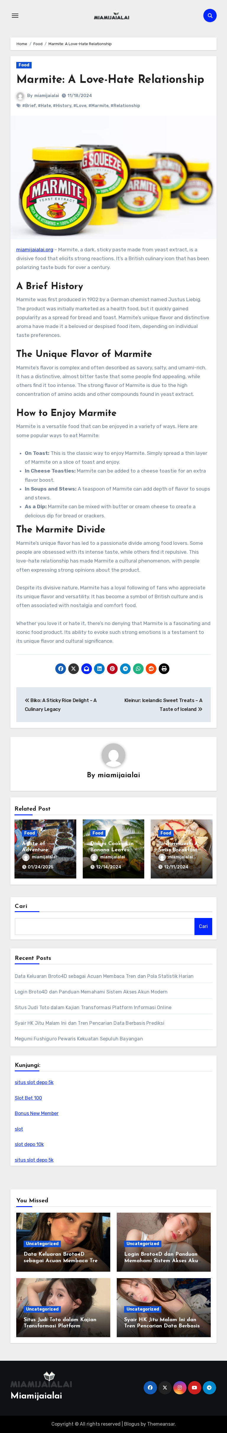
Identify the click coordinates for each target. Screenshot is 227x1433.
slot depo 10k (29, 1144)
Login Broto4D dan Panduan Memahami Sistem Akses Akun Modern (91, 992)
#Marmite (98, 105)
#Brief (29, 105)
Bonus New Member (37, 1113)
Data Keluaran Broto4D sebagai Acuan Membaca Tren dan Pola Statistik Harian (104, 976)
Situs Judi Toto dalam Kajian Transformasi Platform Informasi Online (93, 1007)
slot (19, 1129)
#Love (79, 105)
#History (62, 105)
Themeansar (161, 1424)
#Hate (44, 105)
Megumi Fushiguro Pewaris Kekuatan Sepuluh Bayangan (79, 1039)
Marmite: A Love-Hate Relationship (110, 80)
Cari (21, 906)
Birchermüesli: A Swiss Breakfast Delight (178, 850)
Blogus (132, 1424)
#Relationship (125, 105)
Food (24, 65)
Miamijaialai (36, 1396)
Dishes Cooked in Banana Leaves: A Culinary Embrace (113, 850)
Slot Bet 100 (28, 1098)
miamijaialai (46, 95)
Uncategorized (42, 1243)
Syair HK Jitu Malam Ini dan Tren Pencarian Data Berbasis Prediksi (89, 1023)
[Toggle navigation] (15, 15)
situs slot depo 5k (34, 1082)
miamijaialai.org (34, 250)
